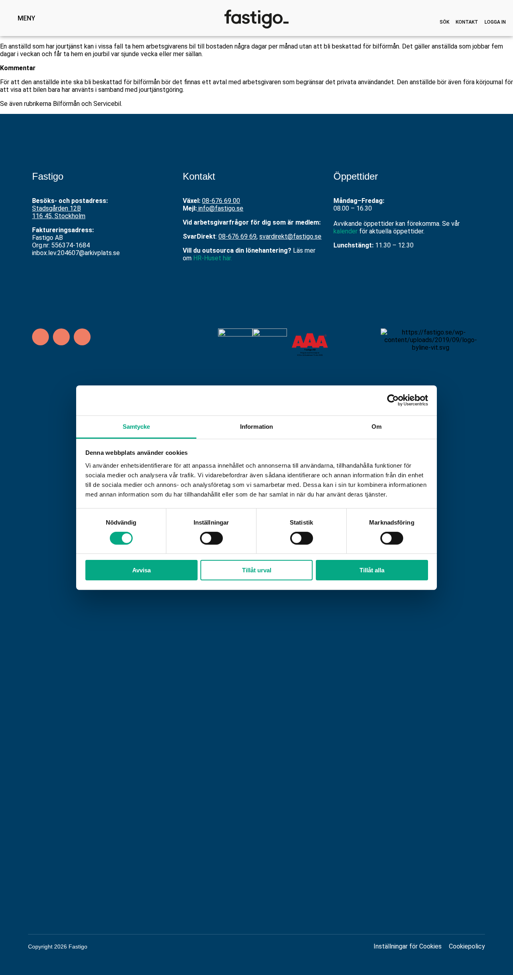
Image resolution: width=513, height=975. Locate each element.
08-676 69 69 (237, 236)
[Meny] (9, 18)
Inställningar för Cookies (408, 946)
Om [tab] (377, 426)
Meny (26, 18)
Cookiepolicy (467, 946)
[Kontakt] (467, 15)
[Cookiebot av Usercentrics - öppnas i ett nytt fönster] (393, 400)
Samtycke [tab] (136, 426)
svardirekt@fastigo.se (290, 236)
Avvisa (141, 570)
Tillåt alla (372, 570)
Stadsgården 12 (54, 208)
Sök (444, 22)
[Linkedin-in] (40, 336)
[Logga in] (495, 15)
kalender (345, 231)
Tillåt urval (256, 570)
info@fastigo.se (220, 208)
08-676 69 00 (221, 201)
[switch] (211, 538)
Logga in (495, 22)
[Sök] (444, 15)
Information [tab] (256, 426)
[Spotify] (82, 336)
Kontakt (467, 22)
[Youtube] (61, 336)
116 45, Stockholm (58, 216)
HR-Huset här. (212, 258)
